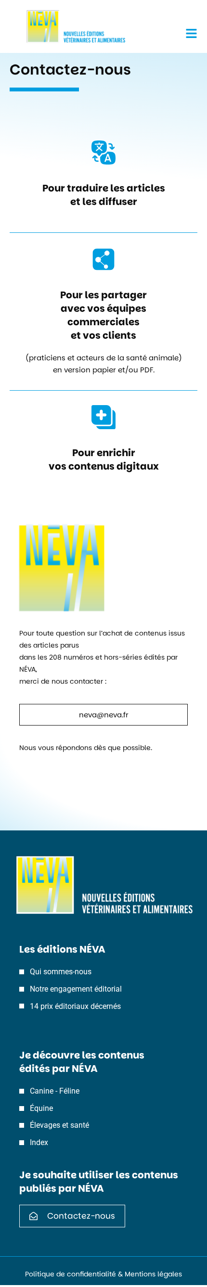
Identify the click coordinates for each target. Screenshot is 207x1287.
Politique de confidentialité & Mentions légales (103, 1274)
